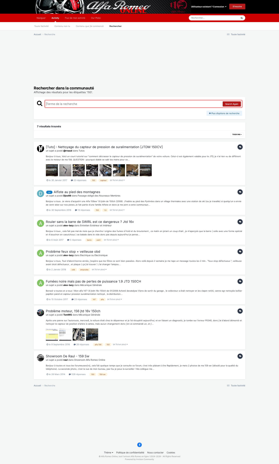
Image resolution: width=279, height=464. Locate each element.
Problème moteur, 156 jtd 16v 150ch (73, 311)
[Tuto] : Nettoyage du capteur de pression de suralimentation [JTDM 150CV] (104, 147)
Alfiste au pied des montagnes (77, 192)
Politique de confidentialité (130, 452)
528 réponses (78, 374)
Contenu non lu (62, 26)
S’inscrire (237, 6)
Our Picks (96, 18)
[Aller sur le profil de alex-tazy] (40, 223)
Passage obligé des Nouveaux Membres (99, 195)
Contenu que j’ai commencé (90, 26)
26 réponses (82, 344)
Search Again (231, 104)
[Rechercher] (241, 17)
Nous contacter (155, 452)
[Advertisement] (92, 63)
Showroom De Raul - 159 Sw (67, 356)
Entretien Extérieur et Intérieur (96, 225)
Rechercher (115, 26)
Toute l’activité (41, 26)
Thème (108, 452)
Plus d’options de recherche (225, 113)
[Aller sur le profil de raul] (40, 357)
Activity (55, 18)
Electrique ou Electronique (94, 255)
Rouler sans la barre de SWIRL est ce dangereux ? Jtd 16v (90, 222)
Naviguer (41, 18)
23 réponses (79, 180)
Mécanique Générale (91, 285)
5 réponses (75, 240)
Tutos (81, 150)
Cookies (171, 452)
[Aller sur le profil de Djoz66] (40, 193)
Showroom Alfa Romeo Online (89, 359)
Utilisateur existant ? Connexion (208, 6)
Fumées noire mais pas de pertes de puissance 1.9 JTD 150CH (93, 281)
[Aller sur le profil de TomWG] (40, 312)
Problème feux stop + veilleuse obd (73, 252)
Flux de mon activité (75, 18)
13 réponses (83, 210)
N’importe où (228, 18)
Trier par (236, 134)
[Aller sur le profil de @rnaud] (40, 148)
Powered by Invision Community (139, 459)
